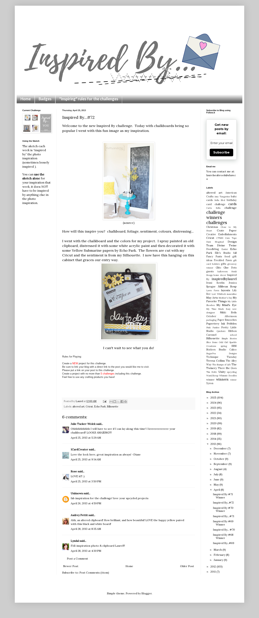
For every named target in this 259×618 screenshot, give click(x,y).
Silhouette (112, 406)
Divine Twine (227, 245)
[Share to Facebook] (122, 401)
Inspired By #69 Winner (223, 523)
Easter (224, 249)
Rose (74, 471)
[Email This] (111, 401)
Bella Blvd (219, 200)
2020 (213, 423)
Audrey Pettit (79, 515)
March (218, 549)
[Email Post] (104, 401)
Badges (45, 99)
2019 (213, 428)
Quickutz (221, 331)
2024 (213, 402)
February (220, 555)
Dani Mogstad (215, 242)
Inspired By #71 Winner (223, 496)
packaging (211, 320)
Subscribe (221, 152)
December (221, 448)
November (221, 453)
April (217, 489)
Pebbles (232, 323)
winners (222, 379)
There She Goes (227, 368)
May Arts (212, 297)
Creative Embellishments (221, 234)
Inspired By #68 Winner (223, 536)
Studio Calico (228, 349)
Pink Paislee (212, 327)
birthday (232, 200)
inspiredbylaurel (224, 279)
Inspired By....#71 (223, 516)
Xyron (209, 383)
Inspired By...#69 (223, 543)
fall (235, 252)
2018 (213, 433)
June (217, 479)
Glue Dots (230, 267)
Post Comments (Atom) (94, 572)
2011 (213, 571)
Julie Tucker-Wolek (83, 424)
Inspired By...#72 (223, 502)
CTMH (219, 238)
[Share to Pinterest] (125, 401)
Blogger (146, 593)
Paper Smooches (227, 319)
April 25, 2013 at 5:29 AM (86, 437)
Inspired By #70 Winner (223, 509)
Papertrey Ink (215, 323)
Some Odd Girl (220, 342)
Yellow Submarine (87, 250)
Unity (221, 372)
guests (210, 271)
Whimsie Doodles (228, 375)
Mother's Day (225, 298)
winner (210, 379)
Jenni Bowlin (215, 282)
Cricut (89, 406)
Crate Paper (227, 230)
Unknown (77, 493)
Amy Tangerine (222, 196)
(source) (128, 223)
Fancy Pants (214, 256)
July (216, 474)
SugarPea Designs (221, 353)
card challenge (215, 204)
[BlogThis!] (115, 401)
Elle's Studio (223, 252)
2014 (213, 439)
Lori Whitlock (219, 294)
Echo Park (100, 406)
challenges (216, 222)
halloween (222, 271)
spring (224, 346)
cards (232, 204)
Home (25, 99)
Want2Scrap (212, 375)
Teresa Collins (215, 360)
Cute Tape (231, 238)
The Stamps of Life (221, 364)
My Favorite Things (221, 299)
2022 (213, 413)
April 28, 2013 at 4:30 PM (86, 551)
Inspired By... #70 (224, 529)
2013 (213, 444)
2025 (213, 397)
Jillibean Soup (227, 286)
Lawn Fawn (212, 290)
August (218, 469)
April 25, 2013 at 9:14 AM (86, 459)
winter (233, 379)
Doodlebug (212, 249)
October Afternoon (221, 316)
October (219, 459)
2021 (213, 418)
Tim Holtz (211, 372)
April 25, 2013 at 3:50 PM (86, 481)
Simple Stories (229, 338)
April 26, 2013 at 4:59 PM (86, 503)
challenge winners (215, 214)
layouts (225, 290)
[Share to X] (118, 401)
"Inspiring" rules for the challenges (88, 99)
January (219, 560)
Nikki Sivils (228, 312)
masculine (232, 294)
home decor (219, 275)
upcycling (232, 372)
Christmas (212, 226)
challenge (230, 207)
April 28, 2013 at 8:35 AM (86, 529)
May (217, 484)
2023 (213, 407)
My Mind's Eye (227, 305)
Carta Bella (213, 208)
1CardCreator (79, 449)
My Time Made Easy (218, 309)
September (221, 464)
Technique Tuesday (221, 356)
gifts (223, 263)
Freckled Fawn (223, 260)
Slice (208, 342)
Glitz (218, 267)
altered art (78, 406)
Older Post (187, 566)
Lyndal (75, 541)
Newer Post (70, 566)
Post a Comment (77, 558)
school (233, 335)
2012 (213, 566)
